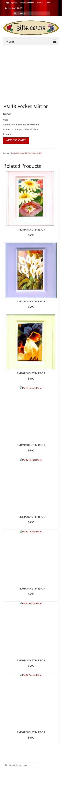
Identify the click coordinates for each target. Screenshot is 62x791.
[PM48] (31, 75)
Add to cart (16, 140)
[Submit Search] (15, 13)
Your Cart (14, 8)
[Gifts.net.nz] (31, 28)
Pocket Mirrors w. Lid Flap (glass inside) (26, 153)
